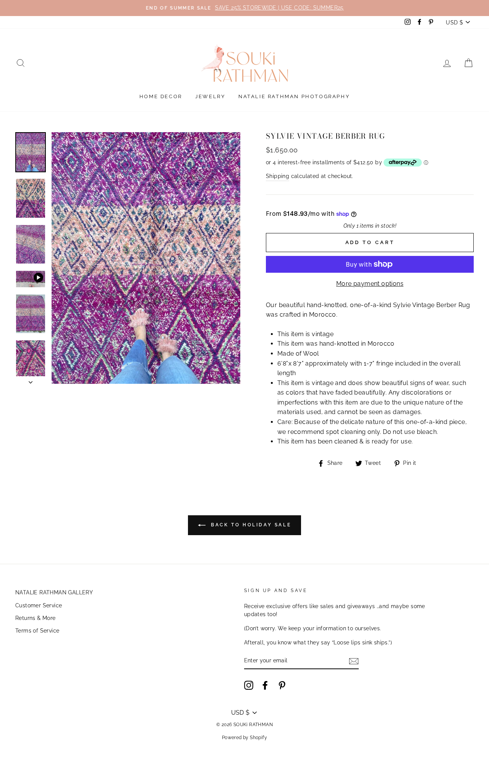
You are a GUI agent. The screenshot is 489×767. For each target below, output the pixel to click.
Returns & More (35, 618)
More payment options (369, 283)
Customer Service (38, 605)
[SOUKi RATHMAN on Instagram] (248, 685)
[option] (244, 8)
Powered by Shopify (244, 737)
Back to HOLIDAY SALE (250, 525)
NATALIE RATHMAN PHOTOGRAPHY (294, 96)
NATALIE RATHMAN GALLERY (54, 592)
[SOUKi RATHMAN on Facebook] (265, 685)
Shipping (277, 176)
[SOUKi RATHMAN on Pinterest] (282, 685)
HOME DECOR (160, 96)
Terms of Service (37, 631)
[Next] (30, 380)
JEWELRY (210, 96)
